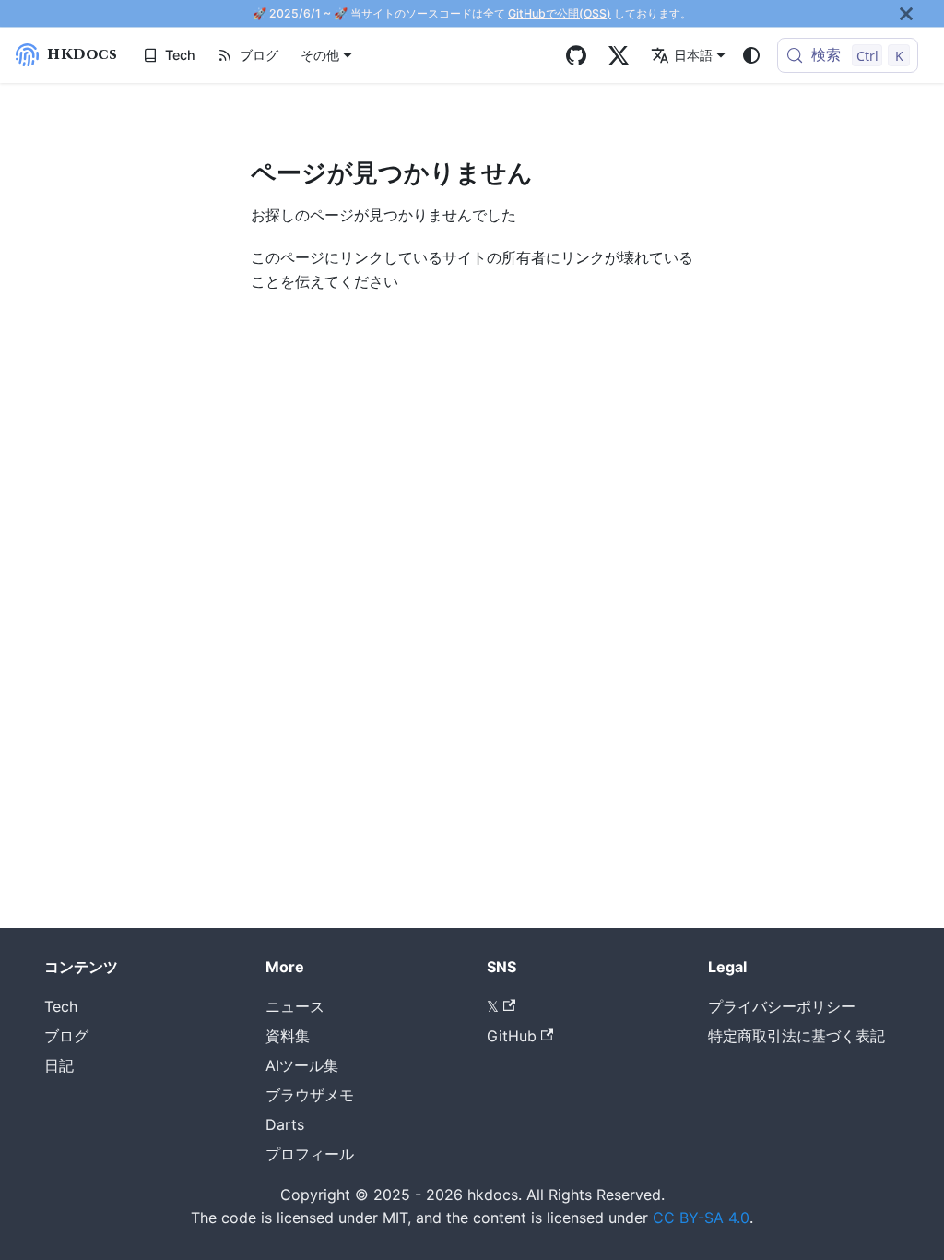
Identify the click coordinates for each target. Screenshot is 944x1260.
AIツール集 (302, 1065)
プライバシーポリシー (782, 1006)
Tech (180, 55)
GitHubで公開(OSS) (559, 13)
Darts (285, 1124)
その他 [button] (320, 55)
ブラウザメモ (310, 1095)
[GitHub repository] (576, 55)
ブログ (259, 55)
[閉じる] (906, 13)
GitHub (512, 1036)
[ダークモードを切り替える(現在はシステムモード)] (751, 55)
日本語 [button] (693, 55)
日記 (59, 1065)
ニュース (295, 1006)
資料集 (288, 1036)
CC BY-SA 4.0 (701, 1217)
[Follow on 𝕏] (618, 55)
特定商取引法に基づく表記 (796, 1036)
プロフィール (310, 1154)
